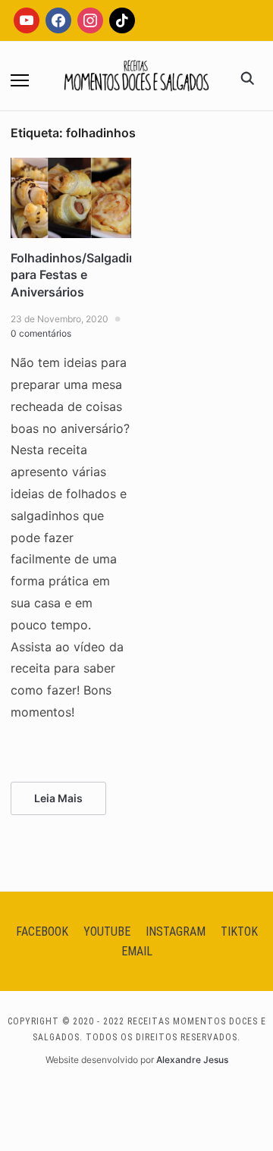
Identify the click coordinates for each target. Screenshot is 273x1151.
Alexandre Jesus (192, 1059)
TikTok (239, 931)
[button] (20, 80)
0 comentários (41, 333)
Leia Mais (58, 798)
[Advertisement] (136, 197)
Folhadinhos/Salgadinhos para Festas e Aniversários (84, 275)
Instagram (176, 931)
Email (136, 951)
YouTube (106, 931)
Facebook (42, 931)
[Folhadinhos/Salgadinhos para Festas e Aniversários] (71, 166)
